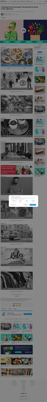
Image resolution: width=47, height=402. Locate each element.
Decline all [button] (25, 204)
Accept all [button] (32, 204)
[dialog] (23, 201)
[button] (13, 204)
